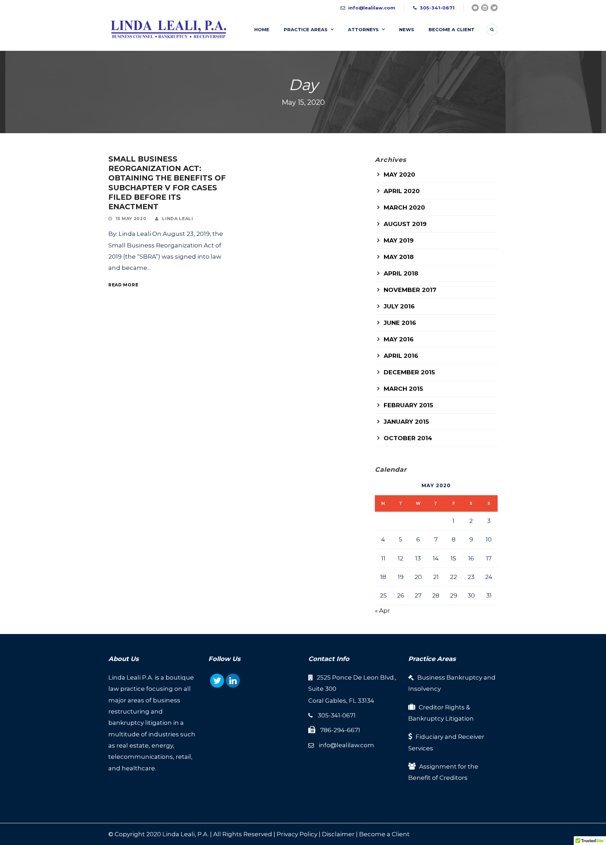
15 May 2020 (131, 218)
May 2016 (398, 339)
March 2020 (404, 207)
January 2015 (406, 421)
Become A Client (451, 29)
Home (261, 29)
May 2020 (399, 174)
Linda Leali (177, 218)
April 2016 (401, 355)
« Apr (382, 610)
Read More (123, 284)
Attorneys (363, 29)
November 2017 (410, 289)
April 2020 (402, 191)
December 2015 (409, 372)
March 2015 (403, 388)
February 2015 (408, 405)
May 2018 (399, 256)
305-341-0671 (437, 8)
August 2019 (405, 223)
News (406, 29)
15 (453, 558)
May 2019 (398, 240)
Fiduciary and (437, 736)
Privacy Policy (297, 834)
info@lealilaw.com (371, 8)
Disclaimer (338, 834)
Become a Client (384, 834)
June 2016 (400, 322)
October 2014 (408, 438)
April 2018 (401, 273)
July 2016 (399, 306)
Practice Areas (306, 29)
